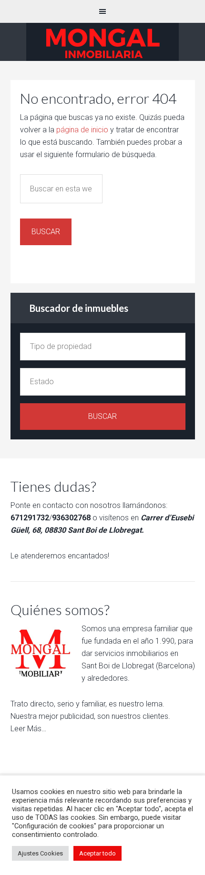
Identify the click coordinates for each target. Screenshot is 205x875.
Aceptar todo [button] (97, 853)
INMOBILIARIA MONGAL (102, 42)
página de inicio (82, 129)
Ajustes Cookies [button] (40, 853)
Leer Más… (28, 728)
